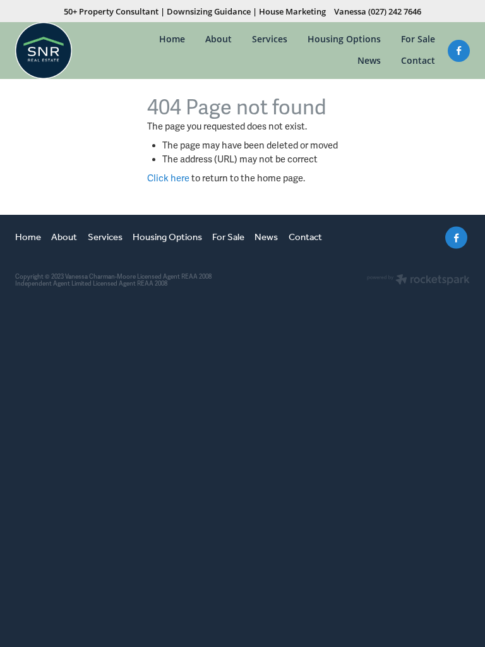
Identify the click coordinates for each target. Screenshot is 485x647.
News (369, 60)
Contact (418, 60)
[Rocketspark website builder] (418, 281)
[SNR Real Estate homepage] (60, 50)
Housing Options (344, 39)
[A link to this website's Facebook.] (459, 51)
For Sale (418, 39)
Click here (168, 178)
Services (269, 39)
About (218, 39)
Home (172, 39)
